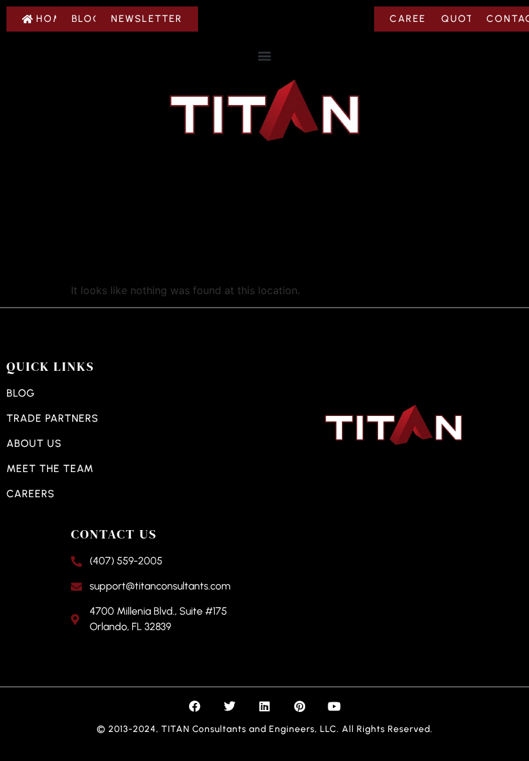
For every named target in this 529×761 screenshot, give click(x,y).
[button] (264, 55)
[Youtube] (334, 706)
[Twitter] (229, 706)
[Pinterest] (299, 706)
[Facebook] (195, 706)
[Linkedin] (264, 706)
